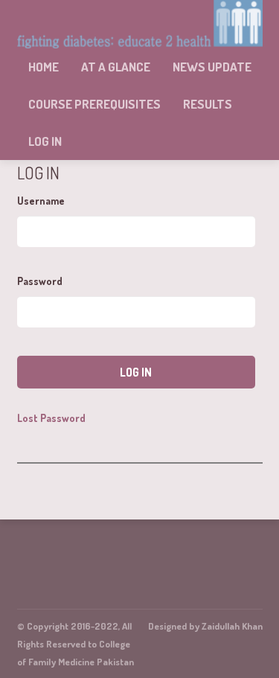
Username (41, 200)
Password (39, 281)
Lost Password (51, 418)
